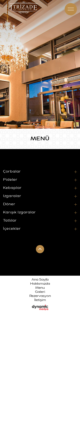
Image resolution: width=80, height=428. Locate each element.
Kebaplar (12, 188)
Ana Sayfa (40, 280)
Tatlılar (10, 220)
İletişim (40, 300)
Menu (40, 288)
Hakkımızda (40, 284)
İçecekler (12, 229)
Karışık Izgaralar (19, 212)
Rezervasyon (40, 296)
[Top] (63, 9)
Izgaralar (12, 196)
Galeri (40, 292)
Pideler (10, 180)
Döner (9, 204)
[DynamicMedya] (40, 307)
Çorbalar (12, 171)
